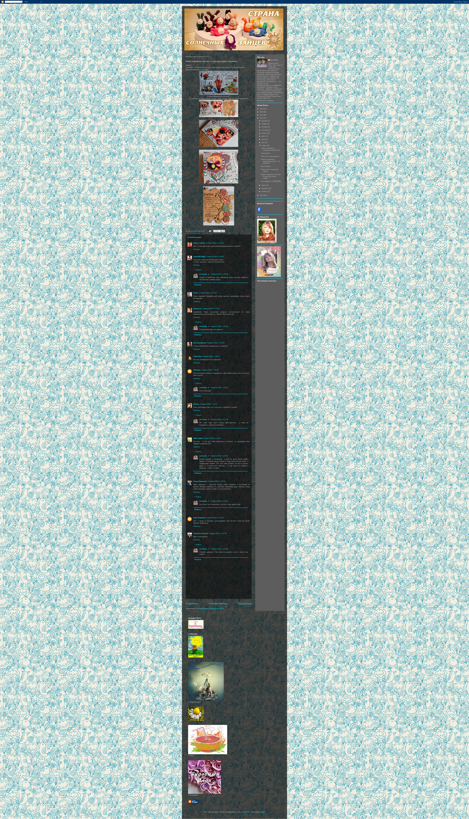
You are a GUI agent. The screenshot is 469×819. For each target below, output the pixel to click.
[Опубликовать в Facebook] (221, 231)
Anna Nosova (261, 206)
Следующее (192, 603)
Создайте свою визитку (264, 212)
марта (264, 185)
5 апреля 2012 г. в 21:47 (219, 387)
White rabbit (198, 438)
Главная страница (218, 603)
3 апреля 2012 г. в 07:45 (215, 343)
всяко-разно (265, 153)
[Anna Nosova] (259, 210)
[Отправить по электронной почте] (214, 231)
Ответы (198, 270)
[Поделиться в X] (219, 231)
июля (264, 136)
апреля (264, 145)
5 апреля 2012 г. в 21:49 (219, 419)
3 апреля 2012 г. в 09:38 (219, 274)
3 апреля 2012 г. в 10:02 (210, 370)
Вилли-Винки (266, 166)
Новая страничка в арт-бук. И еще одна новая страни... (271, 176)
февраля (265, 188)
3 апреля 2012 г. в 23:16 (216, 481)
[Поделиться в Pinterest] (224, 231)
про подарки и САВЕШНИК (271, 181)
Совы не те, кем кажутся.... (271, 156)
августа (265, 133)
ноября (264, 124)
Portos (195, 293)
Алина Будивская (200, 481)
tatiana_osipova (199, 243)
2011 (262, 195)
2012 (262, 118)
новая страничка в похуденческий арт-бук (270, 149)
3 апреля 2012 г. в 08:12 (211, 356)
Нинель (196, 404)
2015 (262, 109)
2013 (262, 115)
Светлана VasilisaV (200, 533)
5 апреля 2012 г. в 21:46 (219, 326)
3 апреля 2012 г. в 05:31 (208, 293)
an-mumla (203, 274)
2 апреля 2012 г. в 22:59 (214, 243)
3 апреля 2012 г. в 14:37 (208, 404)
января (264, 191)
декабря (265, 121)
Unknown (196, 370)
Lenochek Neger (199, 256)
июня (264, 139)
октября (265, 127)
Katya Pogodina (199, 518)
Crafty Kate (197, 356)
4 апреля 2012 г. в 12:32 (215, 518)
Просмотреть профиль (265, 101)
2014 (262, 112)
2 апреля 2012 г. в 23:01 (215, 256)
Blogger (262, 812)
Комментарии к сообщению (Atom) (211, 608)
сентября (265, 130)
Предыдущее (245, 603)
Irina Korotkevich (199, 343)
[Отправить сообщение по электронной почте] (210, 231)
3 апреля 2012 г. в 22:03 (212, 438)
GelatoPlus (246, 812)
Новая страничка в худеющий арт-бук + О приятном (270, 161)
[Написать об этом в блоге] (217, 231)
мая (263, 142)
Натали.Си (197, 309)
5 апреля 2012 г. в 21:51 (219, 456)
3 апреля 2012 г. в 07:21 (211, 309)
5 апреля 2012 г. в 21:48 (219, 549)
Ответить (196, 249)
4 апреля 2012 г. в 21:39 (217, 533)
